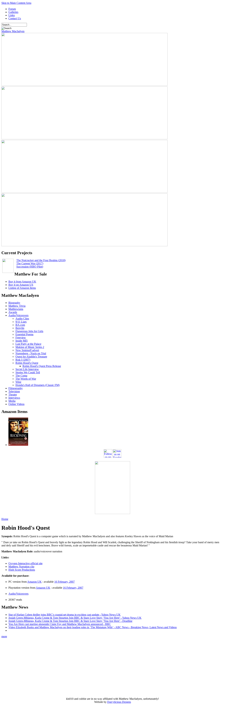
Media (11, 400)
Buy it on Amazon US (20, 284)
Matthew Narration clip (21, 566)
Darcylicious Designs (119, 701)
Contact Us (14, 18)
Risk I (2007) (22, 359)
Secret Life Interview (27, 369)
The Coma (21, 375)
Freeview (20, 337)
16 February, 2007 (64, 581)
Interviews (14, 397)
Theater (12, 394)
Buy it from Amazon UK (22, 281)
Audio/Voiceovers (18, 315)
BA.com (20, 324)
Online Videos (16, 404)
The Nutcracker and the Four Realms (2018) (41, 260)
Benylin (19, 328)
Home (4, 519)
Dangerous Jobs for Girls (29, 331)
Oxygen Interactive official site (25, 563)
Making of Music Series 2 (29, 347)
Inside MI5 (21, 340)
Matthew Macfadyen (12, 31)
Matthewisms (15, 309)
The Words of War (25, 378)
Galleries (13, 12)
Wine (18, 381)
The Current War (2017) (29, 263)
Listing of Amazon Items (22, 287)
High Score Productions (21, 569)
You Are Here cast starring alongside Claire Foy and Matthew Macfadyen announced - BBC (59, 624)
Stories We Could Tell (27, 372)
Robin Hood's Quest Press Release (41, 366)
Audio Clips (22, 318)
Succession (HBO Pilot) (29, 266)
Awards (12, 312)
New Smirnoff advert (27, 350)
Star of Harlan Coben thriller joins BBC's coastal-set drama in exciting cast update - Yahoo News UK (64, 614)
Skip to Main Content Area (16, 2)
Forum (12, 8)
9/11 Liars (21, 321)
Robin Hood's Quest (26, 362)
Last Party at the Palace (28, 343)
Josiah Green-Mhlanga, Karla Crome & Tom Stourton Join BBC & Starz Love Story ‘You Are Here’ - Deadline (70, 620)
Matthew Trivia (16, 305)
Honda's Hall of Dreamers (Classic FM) (37, 385)
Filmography (15, 388)
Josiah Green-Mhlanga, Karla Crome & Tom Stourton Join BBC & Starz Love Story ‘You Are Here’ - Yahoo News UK (75, 617)
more (4, 636)
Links (11, 15)
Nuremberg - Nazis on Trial (30, 353)
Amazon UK (34, 581)
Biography (14, 302)
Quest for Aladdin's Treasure (31, 356)
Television (14, 391)
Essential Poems (24, 334)
